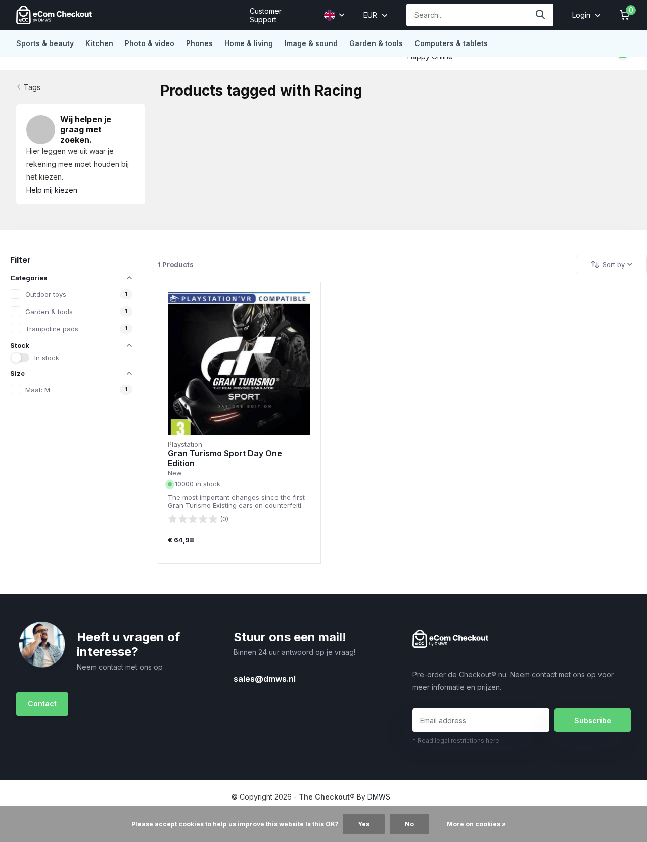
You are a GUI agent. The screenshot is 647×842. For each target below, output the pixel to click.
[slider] (193, 518)
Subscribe (592, 720)
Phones (199, 43)
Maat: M (37, 390)
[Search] (540, 15)
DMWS (378, 796)
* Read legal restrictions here (455, 740)
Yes (363, 824)
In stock (46, 357)
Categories (29, 278)
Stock (19, 345)
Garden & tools (376, 43)
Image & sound (311, 43)
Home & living (248, 43)
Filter (20, 260)
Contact (42, 703)
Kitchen (99, 43)
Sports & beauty (45, 43)
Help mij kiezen (51, 190)
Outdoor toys (45, 294)
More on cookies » (476, 824)
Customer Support (266, 15)
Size (17, 373)
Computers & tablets (451, 43)
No (409, 824)
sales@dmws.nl (265, 679)
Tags (32, 87)
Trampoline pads (51, 329)
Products (176, 264)
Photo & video (149, 43)
